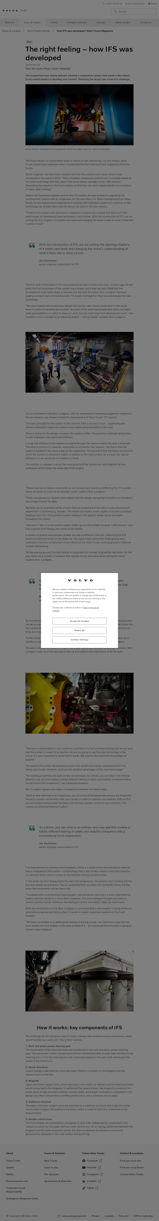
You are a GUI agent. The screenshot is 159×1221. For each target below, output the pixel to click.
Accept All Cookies (79, 621)
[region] (79, 610)
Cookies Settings (80, 640)
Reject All (79, 630)
